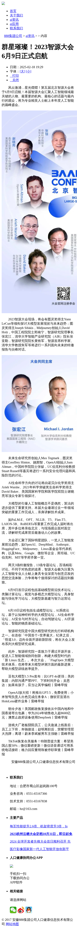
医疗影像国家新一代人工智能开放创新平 (39, 849)
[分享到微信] (13, 910)
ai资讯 (14, 19)
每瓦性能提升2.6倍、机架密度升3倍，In (39, 826)
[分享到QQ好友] (28, 910)
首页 (13, 11)
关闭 (14, 80)
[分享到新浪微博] (21, 910)
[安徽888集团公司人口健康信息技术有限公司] (3, 4)
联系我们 (16, 28)
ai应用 (14, 24)
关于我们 (16, 15)
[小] (28, 71)
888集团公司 (13, 36)
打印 (14, 75)
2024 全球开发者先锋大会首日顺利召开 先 (40, 841)
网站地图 (12, 924)
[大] (22, 71)
